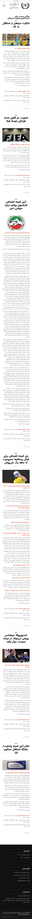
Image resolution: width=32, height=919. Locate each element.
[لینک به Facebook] (11, 917)
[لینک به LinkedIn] (6, 917)
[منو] (4, 5)
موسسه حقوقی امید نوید (11, 913)
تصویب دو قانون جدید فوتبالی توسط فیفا (16, 119)
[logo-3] (19, 5)
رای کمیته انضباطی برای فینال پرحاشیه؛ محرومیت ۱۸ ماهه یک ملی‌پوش (16, 459)
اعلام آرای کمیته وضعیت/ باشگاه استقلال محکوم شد (16, 749)
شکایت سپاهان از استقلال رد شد (16, 25)
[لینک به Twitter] (3, 917)
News (16, 21)
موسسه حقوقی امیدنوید (24, 91)
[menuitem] (4, 5)
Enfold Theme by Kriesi (24, 914)
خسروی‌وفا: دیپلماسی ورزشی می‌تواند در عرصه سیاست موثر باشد (16, 638)
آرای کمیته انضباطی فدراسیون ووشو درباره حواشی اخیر (16, 205)
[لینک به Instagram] (9, 917)
